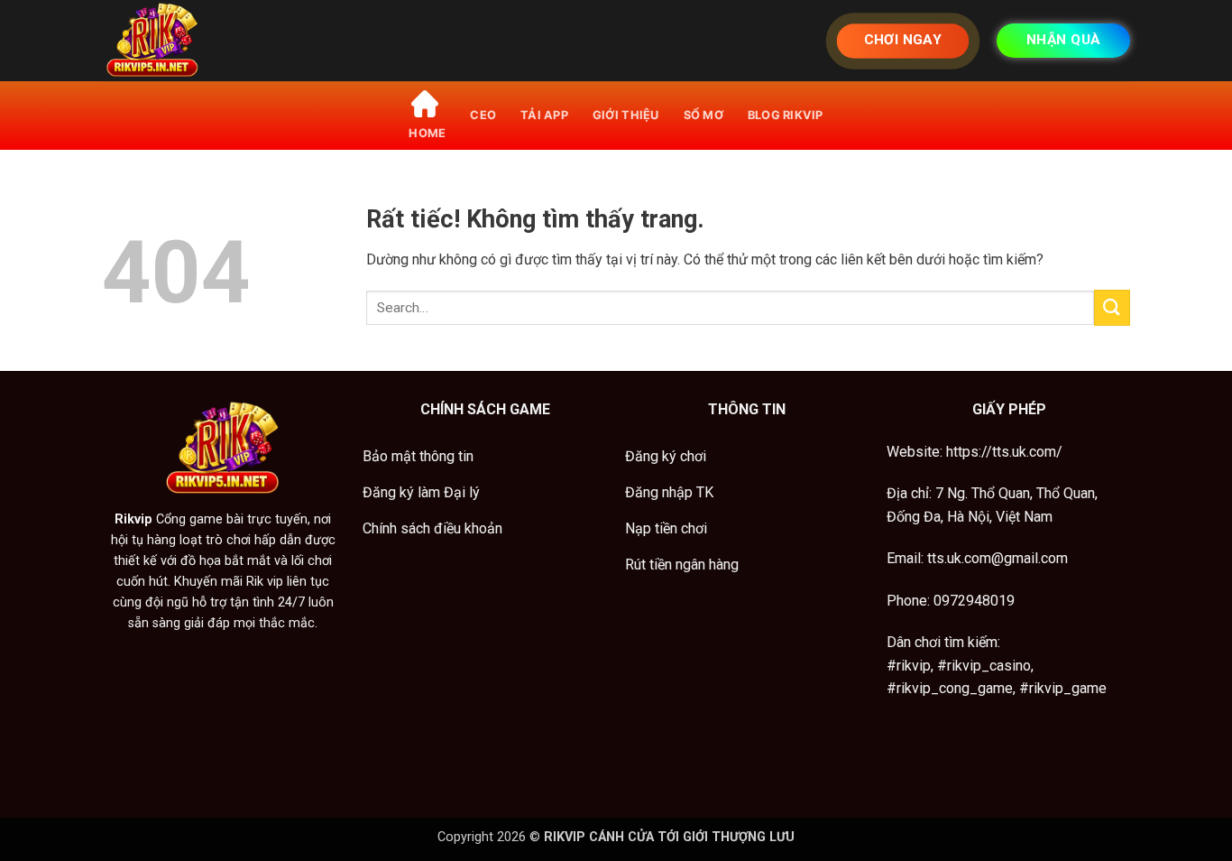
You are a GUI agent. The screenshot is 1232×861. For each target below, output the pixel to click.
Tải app (544, 115)
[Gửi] (1112, 307)
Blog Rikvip (785, 115)
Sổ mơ (703, 115)
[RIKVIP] (192, 40)
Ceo (483, 115)
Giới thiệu (626, 115)
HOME (427, 133)
